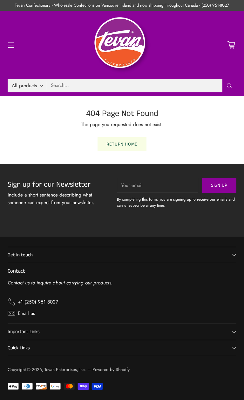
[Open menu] (10, 45)
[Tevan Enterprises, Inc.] (122, 45)
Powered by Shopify (111, 369)
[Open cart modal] (231, 45)
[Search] (229, 85)
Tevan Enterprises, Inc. (65, 369)
